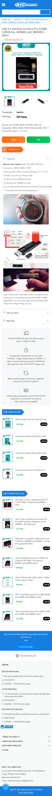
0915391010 (26, 637)
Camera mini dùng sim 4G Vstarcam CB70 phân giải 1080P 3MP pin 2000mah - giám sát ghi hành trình (31, 470)
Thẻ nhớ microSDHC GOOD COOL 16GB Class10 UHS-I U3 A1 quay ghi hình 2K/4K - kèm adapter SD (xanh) (31, 436)
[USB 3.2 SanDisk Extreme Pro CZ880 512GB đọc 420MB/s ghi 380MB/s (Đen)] (7, 616)
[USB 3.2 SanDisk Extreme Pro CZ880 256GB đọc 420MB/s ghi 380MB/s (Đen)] (7, 599)
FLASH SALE (14, 149)
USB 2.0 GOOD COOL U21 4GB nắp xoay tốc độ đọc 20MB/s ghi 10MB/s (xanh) (31, 419)
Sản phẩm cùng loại (13, 493)
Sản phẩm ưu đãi (11, 412)
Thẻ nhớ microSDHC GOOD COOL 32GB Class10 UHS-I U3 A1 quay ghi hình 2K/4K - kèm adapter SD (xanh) (31, 453)
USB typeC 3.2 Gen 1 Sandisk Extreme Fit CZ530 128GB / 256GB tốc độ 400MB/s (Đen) (31, 502)
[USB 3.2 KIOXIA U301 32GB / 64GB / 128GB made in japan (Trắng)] (7, 582)
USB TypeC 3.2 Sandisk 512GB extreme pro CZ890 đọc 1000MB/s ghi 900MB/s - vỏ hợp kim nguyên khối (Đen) (32, 541)
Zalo (38, 140)
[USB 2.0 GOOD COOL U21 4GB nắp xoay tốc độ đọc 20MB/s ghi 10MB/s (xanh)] (8, 423)
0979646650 (9, 700)
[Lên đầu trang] (46, 788)
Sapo (31, 793)
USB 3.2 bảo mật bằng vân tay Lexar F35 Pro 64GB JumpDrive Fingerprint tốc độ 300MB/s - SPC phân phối (31, 521)
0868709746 (9, 718)
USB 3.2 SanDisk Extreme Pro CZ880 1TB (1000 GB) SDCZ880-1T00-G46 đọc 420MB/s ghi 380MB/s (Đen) (31, 560)
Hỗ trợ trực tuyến (26, 647)
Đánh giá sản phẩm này (13, 40)
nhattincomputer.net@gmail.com (20, 781)
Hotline (13, 140)
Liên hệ (43, 424)
